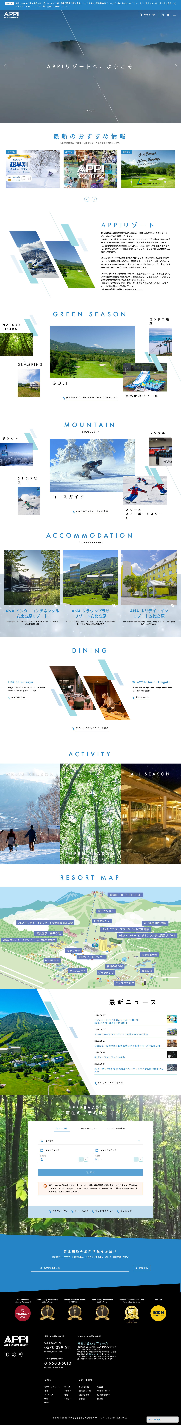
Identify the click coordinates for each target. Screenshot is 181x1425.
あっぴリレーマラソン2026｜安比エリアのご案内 (121, 1034)
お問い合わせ (84, 1395)
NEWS (47, 1402)
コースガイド (68, 496)
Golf (60, 383)
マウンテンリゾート (52, 1387)
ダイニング (48, 1395)
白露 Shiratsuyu (20, 682)
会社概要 (82, 1399)
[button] (176, 66)
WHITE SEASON (7, 765)
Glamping (30, 364)
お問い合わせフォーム (92, 1343)
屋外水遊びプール (142, 396)
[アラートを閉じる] (174, 3)
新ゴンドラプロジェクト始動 (109, 1057)
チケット (10, 438)
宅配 (66, 1395)
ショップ (67, 1399)
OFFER (67, 1387)
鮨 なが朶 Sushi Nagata (151, 682)
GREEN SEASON (68, 765)
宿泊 (46, 1391)
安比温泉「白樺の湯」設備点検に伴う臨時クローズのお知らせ (127, 1045)
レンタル (157, 433)
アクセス (67, 1391)
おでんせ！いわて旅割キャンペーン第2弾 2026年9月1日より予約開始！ (116, 1021)
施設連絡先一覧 (92, 1354)
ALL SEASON (127, 765)
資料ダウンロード (103, 1391)
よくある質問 (84, 1387)
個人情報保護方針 (103, 1395)
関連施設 (100, 1387)
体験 (46, 1399)
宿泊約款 (100, 1399)
